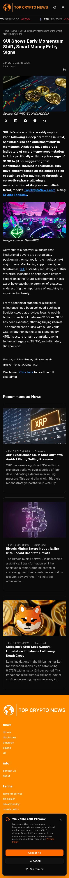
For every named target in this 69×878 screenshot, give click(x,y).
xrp (4, 753)
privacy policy (11, 804)
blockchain (9, 737)
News (14, 30)
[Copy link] (44, 120)
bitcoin (7, 732)
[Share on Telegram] (25, 120)
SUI (22, 269)
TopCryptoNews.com (39, 190)
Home (6, 30)
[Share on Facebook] (35, 120)
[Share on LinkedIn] (16, 120)
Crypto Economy (15, 195)
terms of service (12, 793)
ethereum (8, 742)
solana (7, 747)
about (6, 776)
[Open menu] (62, 7)
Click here (26, 372)
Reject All (35, 861)
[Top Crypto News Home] (25, 7)
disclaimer (9, 799)
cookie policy (11, 809)
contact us (9, 770)
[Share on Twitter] (6, 120)
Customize (37, 869)
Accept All (34, 852)
